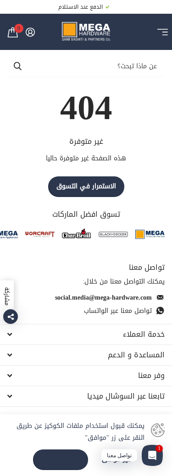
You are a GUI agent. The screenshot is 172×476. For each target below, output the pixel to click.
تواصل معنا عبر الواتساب (118, 311)
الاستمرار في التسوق (86, 186)
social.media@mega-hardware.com (103, 297)
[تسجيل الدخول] (30, 32)
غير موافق (116, 460)
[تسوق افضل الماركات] (150, 234)
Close (86, 334)
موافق (60, 459)
